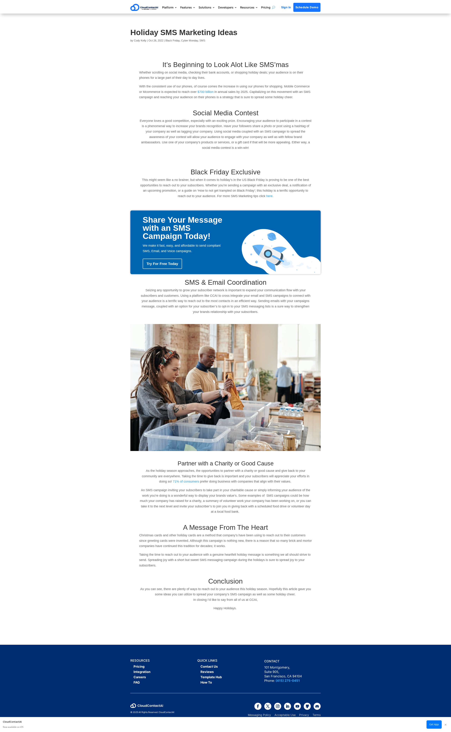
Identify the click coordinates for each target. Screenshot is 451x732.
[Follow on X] (267, 706)
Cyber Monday (189, 40)
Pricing (265, 7)
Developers (225, 7)
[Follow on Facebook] (257, 706)
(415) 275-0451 (288, 680)
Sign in (286, 7)
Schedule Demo (306, 7)
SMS (202, 40)
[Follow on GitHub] (307, 706)
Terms (317, 715)
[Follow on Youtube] (297, 706)
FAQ (137, 682)
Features (186, 7)
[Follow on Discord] (317, 706)
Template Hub (211, 677)
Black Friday (172, 40)
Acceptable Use (285, 715)
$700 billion (205, 92)
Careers (140, 677)
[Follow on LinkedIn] (287, 706)
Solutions (205, 7)
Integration (142, 672)
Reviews (207, 672)
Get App (434, 724)
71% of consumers (186, 481)
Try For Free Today (162, 264)
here (269, 196)
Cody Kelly (140, 40)
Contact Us (209, 666)
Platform (168, 7)
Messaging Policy (261, 715)
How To (206, 682)
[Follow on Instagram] (277, 706)
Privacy (304, 715)
